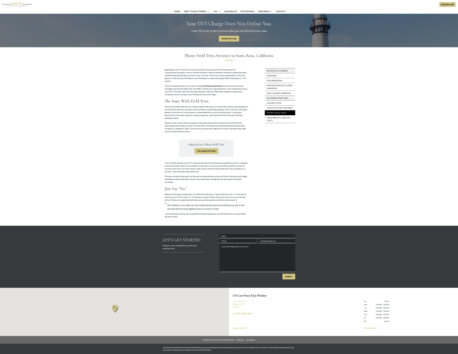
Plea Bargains (274, 80)
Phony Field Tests (276, 113)
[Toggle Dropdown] (209, 11)
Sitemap (240, 340)
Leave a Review (239, 328)
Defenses (271, 75)
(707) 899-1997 (244, 313)
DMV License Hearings (279, 93)
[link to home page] (17, 4)
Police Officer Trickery (280, 108)
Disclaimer (250, 340)
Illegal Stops (274, 103)
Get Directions (370, 328)
